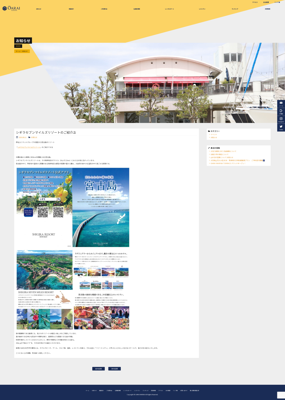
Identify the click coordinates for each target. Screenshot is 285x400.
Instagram (281, 121)
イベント (214, 134)
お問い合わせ (183, 390)
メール (281, 106)
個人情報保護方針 (194, 390)
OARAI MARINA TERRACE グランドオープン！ (228, 163)
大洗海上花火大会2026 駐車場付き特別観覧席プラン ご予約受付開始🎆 (238, 160)
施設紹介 (71, 9)
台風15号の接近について (220, 154)
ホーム (18, 51)
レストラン (202, 9)
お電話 (281, 114)
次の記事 (114, 368)
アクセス (255, 2)
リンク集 (277, 2)
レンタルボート (169, 9)
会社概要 (266, 2)
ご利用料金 (104, 9)
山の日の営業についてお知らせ (222, 157)
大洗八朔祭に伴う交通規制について (223, 151)
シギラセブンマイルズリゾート (29, 147)
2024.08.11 (22, 137)
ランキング (235, 9)
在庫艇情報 (136, 9)
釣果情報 (267, 9)
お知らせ (38, 9)
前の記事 (98, 368)
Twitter (281, 129)
